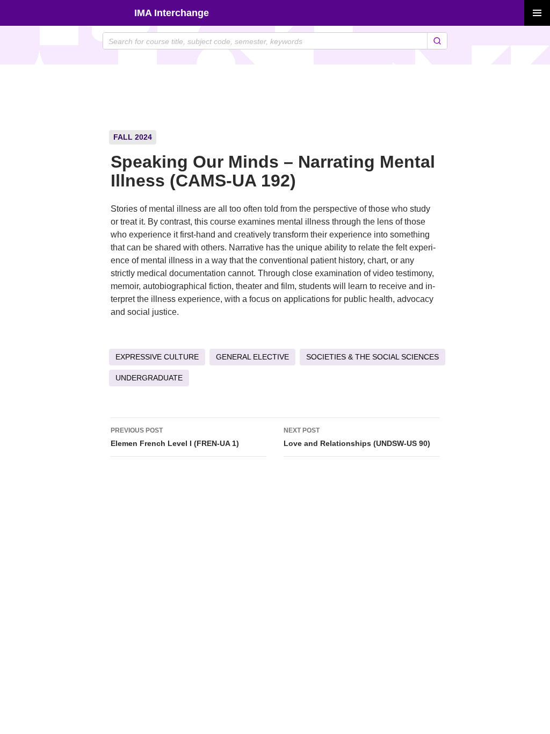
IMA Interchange (171, 13)
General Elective (252, 356)
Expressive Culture (157, 356)
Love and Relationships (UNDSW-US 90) (357, 437)
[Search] (437, 40)
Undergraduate (149, 377)
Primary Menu (537, 13)
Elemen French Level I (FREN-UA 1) (175, 437)
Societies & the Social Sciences (372, 356)
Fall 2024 (132, 137)
